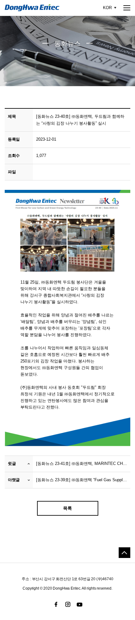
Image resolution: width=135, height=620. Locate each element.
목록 (67, 508)
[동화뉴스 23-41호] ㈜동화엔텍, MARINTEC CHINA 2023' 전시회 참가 (81, 463)
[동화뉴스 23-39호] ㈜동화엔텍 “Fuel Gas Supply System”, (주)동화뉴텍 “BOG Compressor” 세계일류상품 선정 (81, 479)
